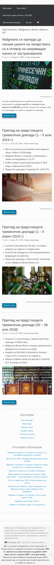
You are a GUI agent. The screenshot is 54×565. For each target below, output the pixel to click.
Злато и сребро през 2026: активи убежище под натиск (27, 481)
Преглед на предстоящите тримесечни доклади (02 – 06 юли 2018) (25, 324)
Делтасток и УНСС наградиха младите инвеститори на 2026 (27, 460)
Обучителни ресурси (12, 22)
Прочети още (9, 115)
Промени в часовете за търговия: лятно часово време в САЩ (27, 496)
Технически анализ (27, 434)
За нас (29, 22)
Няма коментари (33, 57)
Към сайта (21, 8)
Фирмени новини (27, 438)
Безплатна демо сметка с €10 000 (17, 15)
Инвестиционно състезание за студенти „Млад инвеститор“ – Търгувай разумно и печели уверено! (27, 475)
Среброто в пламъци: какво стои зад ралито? (27, 505)
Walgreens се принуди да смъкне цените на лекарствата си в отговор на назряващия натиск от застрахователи (26, 46)
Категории (7, 8)
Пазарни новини (27, 431)
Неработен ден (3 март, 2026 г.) (27, 501)
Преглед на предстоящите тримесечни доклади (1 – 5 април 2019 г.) (23, 231)
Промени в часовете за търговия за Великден (27, 471)
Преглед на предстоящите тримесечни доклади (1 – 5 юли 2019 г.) (26, 135)
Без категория (27, 420)
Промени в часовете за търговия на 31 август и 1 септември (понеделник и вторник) (27, 454)
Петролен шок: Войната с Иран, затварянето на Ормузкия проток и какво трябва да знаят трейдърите (27, 489)
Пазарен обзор (27, 427)
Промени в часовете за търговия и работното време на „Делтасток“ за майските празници (27, 466)
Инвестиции (27, 424)
